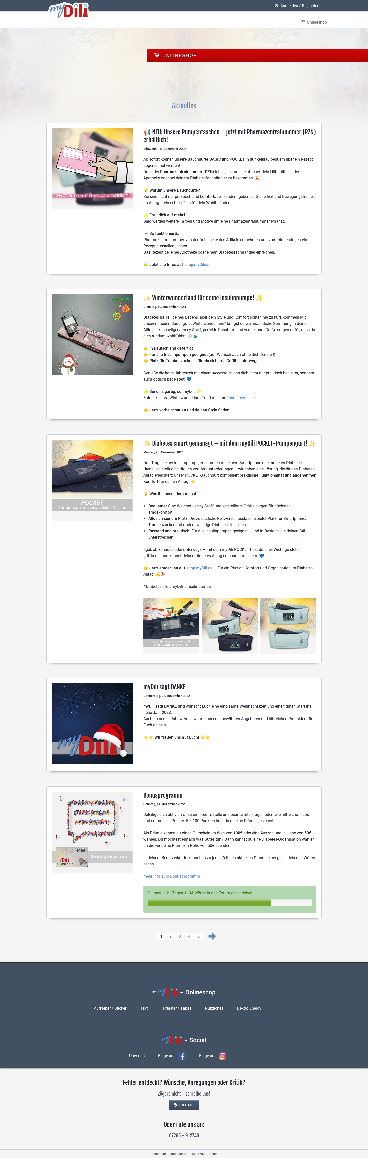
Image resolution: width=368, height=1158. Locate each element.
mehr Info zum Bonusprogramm (171, 876)
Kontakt (186, 1105)
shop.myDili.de (197, 264)
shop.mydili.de (242, 397)
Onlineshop (179, 55)
